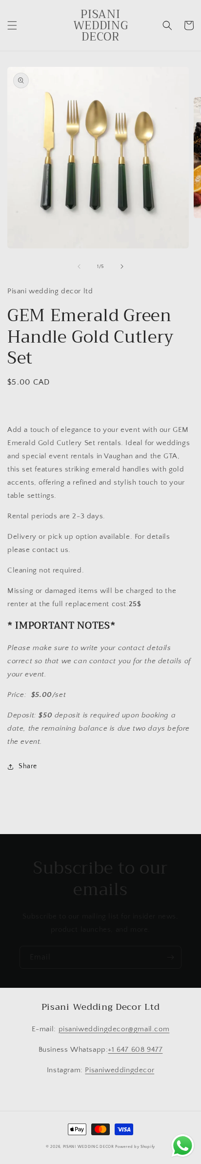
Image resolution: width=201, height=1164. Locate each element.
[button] (12, 25)
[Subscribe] (170, 957)
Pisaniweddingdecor (119, 1070)
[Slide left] (79, 266)
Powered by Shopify (135, 1146)
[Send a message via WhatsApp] (182, 1145)
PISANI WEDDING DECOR (88, 1146)
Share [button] (28, 766)
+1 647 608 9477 (135, 1049)
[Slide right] (122, 266)
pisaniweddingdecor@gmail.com (114, 1029)
